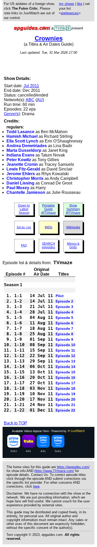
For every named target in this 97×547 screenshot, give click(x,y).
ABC (30, 100)
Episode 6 (64, 323)
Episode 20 (65, 399)
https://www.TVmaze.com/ (54, 471)
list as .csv (24, 227)
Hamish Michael (22, 136)
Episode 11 (65, 350)
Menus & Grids (73, 245)
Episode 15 (65, 372)
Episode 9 (64, 339)
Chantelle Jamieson (25, 192)
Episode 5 (64, 318)
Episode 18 (65, 388)
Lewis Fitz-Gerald (23, 169)
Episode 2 (64, 301)
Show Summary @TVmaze (73, 209)
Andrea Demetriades (26, 145)
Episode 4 (64, 312)
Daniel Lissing (20, 183)
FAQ (24, 245)
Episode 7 (64, 328)
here (36, 486)
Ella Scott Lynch (22, 141)
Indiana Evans (20, 155)
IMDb (48, 227)
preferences (70, 13)
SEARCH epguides (48, 245)
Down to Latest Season (24, 209)
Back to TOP (15, 423)
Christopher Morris (24, 178)
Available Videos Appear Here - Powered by (39, 431)
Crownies (49, 38)
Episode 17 (65, 383)
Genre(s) (12, 114)
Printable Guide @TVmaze (48, 209)
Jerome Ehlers (20, 174)
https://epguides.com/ (73, 467)
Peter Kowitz (18, 160)
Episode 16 (65, 377)
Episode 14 (65, 367)
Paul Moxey (17, 188)
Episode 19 (65, 394)
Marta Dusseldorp (23, 150)
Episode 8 (64, 334)
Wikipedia (73, 227)
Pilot (60, 296)
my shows (66, 4)
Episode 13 (65, 361)
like (79, 4)
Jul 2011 (31, 86)
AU (40, 100)
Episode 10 (65, 345)
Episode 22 (65, 410)
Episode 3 (64, 307)
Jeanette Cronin (22, 164)
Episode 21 (65, 405)
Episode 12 (65, 356)
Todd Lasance (20, 131)
